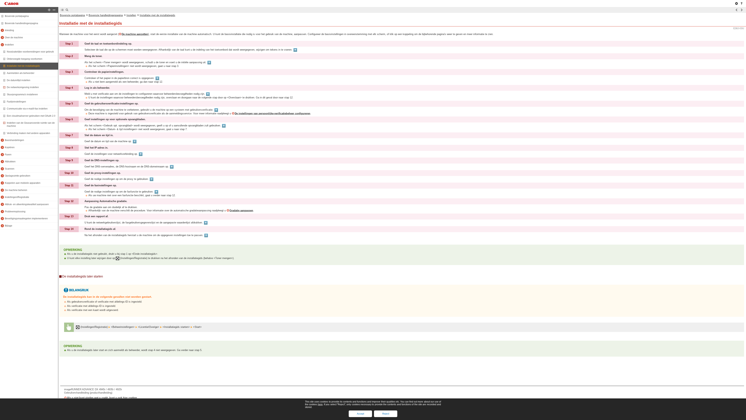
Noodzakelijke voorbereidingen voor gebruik (30, 51)
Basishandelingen (14, 140)
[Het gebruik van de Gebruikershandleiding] (741, 3)
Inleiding (9, 30)
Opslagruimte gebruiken (17, 175)
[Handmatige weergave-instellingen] (736, 3)
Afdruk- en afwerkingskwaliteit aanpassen (27, 204)
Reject (385, 413)
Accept (360, 413)
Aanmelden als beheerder (20, 73)
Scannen (9, 168)
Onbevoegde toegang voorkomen (24, 59)
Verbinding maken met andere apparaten (28, 133)
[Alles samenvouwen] (54, 10)
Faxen (8, 154)
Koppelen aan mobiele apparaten (22, 183)
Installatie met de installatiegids (23, 66)
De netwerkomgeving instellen (23, 87)
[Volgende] (741, 10)
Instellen (9, 44)
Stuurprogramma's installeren (22, 94)
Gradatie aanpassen (241, 210)
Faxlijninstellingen (16, 101)
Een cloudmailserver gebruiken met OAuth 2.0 (31, 116)
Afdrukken (10, 161)
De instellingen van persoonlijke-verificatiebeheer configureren (272, 113)
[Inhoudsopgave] (62, 10)
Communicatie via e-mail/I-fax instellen (27, 108)
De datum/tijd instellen (18, 80)
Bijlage (8, 225)
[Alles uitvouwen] (49, 10)
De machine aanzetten (135, 34)
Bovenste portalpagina (17, 16)
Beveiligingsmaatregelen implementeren (26, 218)
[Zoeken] (67, 10)
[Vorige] (737, 10)
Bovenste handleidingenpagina (21, 23)
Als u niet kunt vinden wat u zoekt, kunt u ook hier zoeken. (102, 397)
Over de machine (14, 37)
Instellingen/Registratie (17, 197)
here (320, 404)
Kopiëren (10, 147)
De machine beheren (16, 190)
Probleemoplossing (15, 211)
